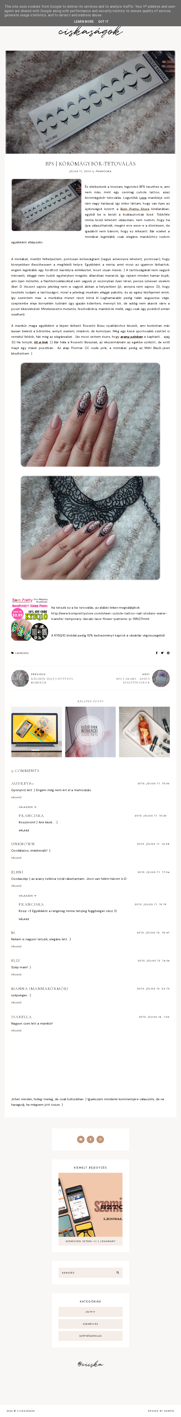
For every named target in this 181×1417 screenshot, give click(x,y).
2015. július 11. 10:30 (151, 815)
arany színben (132, 337)
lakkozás (22, 653)
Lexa (143, 198)
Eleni (17, 872)
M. (13, 932)
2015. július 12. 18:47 (153, 932)
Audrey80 (22, 783)
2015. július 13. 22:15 (153, 988)
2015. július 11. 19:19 (151, 904)
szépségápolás (90, 1336)
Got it (103, 21)
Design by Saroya (161, 1411)
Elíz (16, 960)
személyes (90, 1324)
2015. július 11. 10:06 (154, 783)
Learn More (84, 21)
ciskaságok (90, 31)
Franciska (31, 815)
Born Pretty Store (135, 209)
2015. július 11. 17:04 (154, 872)
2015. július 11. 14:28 (153, 844)
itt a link (41, 342)
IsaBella (21, 1016)
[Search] (117, 1273)
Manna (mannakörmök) (39, 988)
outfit (90, 1312)
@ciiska (90, 1364)
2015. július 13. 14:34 (154, 960)
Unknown (23, 843)
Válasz (16, 797)
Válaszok (26, 807)
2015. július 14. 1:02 (154, 1017)
